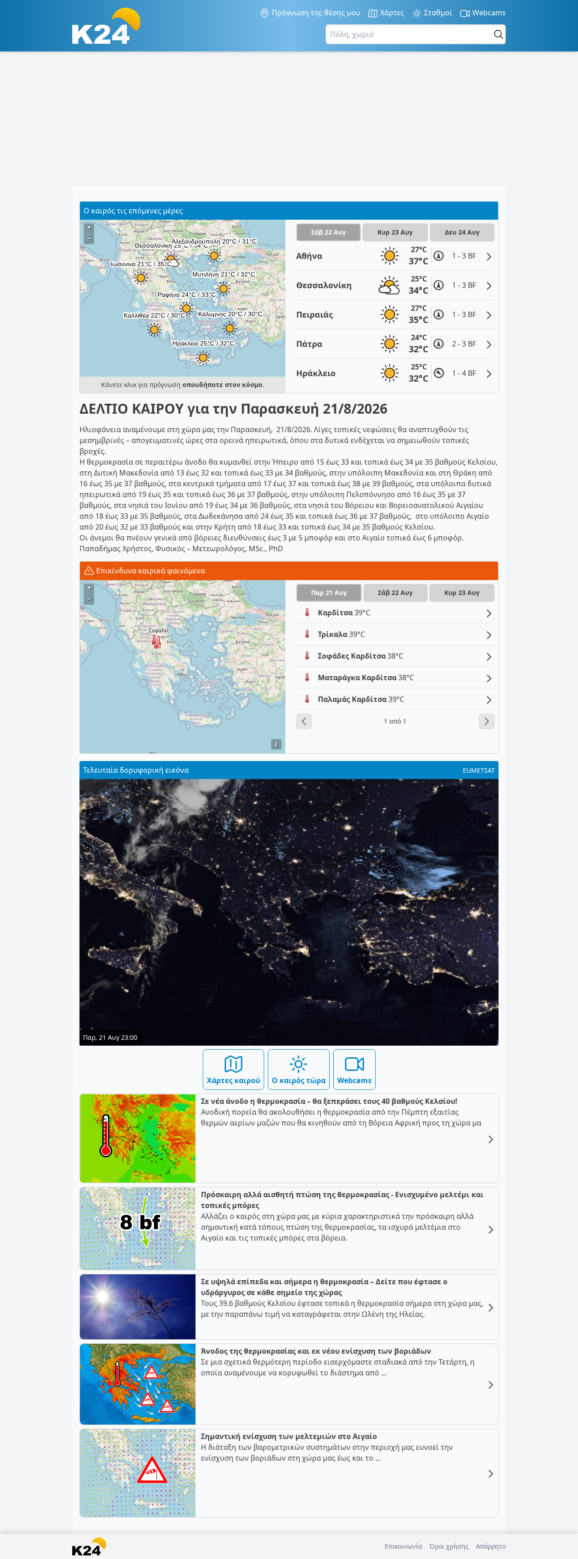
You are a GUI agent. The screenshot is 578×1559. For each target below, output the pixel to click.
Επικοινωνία (403, 1546)
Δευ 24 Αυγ (462, 232)
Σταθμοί (437, 13)
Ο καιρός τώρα (299, 1080)
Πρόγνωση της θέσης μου (315, 13)
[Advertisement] (289, 119)
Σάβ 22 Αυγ (328, 232)
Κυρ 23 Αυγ (395, 232)
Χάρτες (391, 13)
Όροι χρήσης (449, 1546)
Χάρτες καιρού (233, 1080)
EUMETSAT (479, 770)
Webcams (488, 13)
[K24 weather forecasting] (106, 26)
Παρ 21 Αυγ (329, 592)
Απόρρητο (491, 1546)
